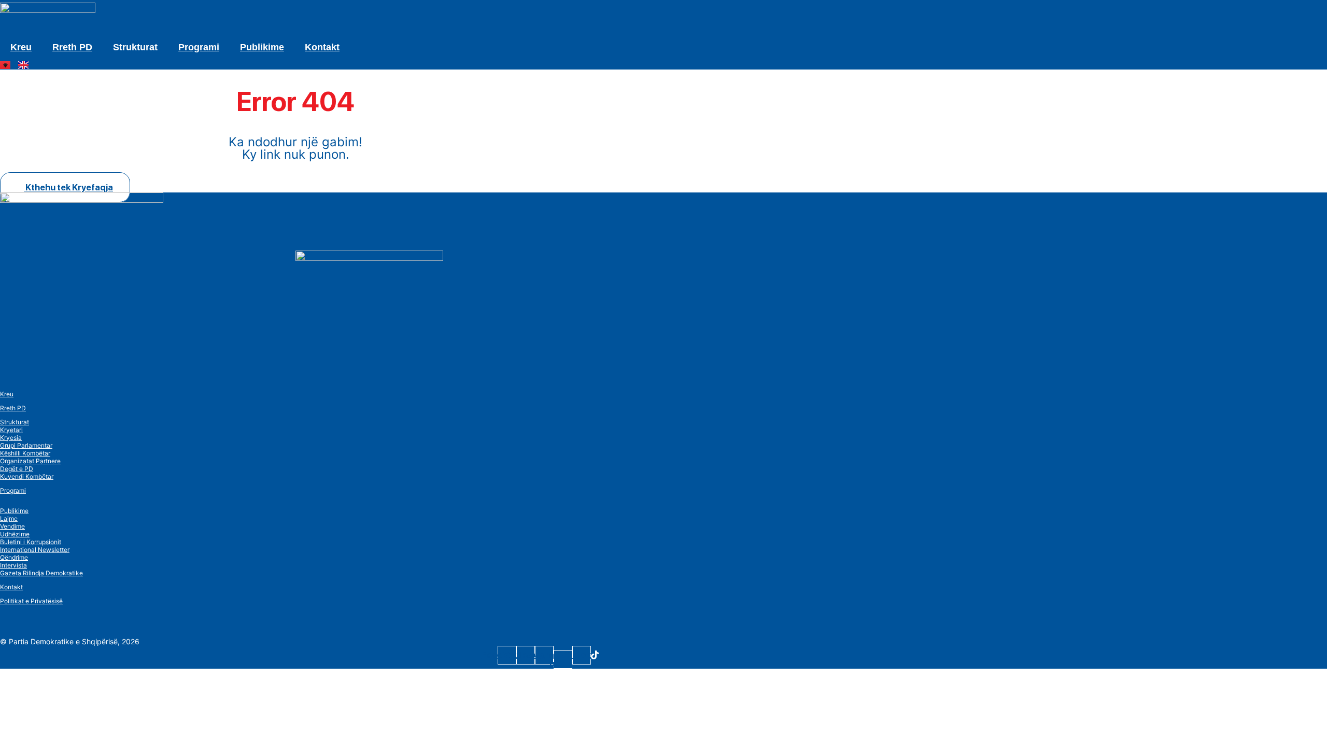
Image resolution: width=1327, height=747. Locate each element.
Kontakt (322, 47)
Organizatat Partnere (30, 461)
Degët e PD (16, 469)
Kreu (21, 47)
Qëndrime (14, 557)
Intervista (13, 565)
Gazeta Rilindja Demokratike (41, 573)
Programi (198, 47)
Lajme (9, 518)
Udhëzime (15, 534)
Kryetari (11, 430)
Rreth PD (72, 47)
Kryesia (11, 437)
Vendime (12, 526)
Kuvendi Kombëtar (26, 476)
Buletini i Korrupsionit (30, 542)
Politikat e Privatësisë (31, 601)
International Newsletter (34, 550)
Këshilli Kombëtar (25, 453)
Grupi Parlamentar (26, 445)
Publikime (262, 47)
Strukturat (14, 422)
